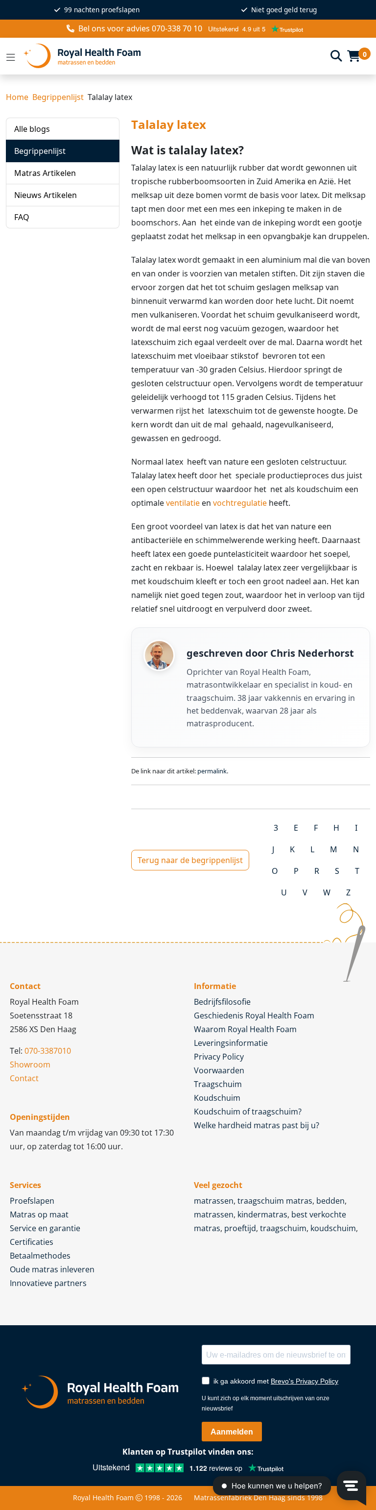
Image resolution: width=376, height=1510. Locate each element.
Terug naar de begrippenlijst (190, 860)
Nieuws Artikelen (45, 195)
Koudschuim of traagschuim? (248, 1111)
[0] (353, 56)
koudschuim (333, 1228)
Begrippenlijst (58, 97)
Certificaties (31, 1242)
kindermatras (262, 1214)
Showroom (30, 1064)
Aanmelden (232, 1432)
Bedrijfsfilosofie (222, 1001)
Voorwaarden (219, 1070)
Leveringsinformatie (231, 1043)
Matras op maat (39, 1214)
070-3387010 (47, 1050)
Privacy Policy (219, 1056)
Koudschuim (217, 1097)
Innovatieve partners (48, 1283)
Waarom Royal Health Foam (245, 1029)
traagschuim (283, 1228)
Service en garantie (45, 1228)
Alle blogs (32, 129)
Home (17, 97)
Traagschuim (218, 1084)
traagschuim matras (274, 1200)
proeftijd (240, 1228)
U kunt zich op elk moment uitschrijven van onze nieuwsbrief (265, 1403)
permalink (212, 771)
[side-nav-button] (11, 56)
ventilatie (183, 502)
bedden (330, 1200)
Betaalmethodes (40, 1255)
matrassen (214, 1200)
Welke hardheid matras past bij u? (256, 1125)
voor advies (140, 28)
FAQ (21, 217)
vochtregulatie (240, 502)
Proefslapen (32, 1200)
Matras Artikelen (45, 173)
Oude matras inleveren (52, 1269)
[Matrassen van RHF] (173, 56)
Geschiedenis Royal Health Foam (254, 1015)
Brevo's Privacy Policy (304, 1381)
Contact (24, 1078)
